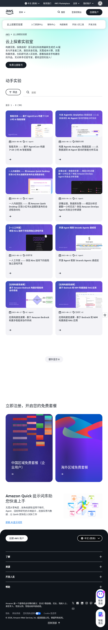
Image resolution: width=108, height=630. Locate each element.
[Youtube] (95, 603)
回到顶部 (52, 623)
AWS (8, 34)
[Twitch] (91, 603)
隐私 (8, 613)
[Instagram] (87, 603)
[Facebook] (77, 603)
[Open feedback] (104, 315)
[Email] (73, 609)
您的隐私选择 (29, 613)
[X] (73, 603)
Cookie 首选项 (50, 613)
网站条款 (16, 613)
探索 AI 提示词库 (14, 522)
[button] (94, 12)
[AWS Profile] (100, 3)
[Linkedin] (82, 603)
